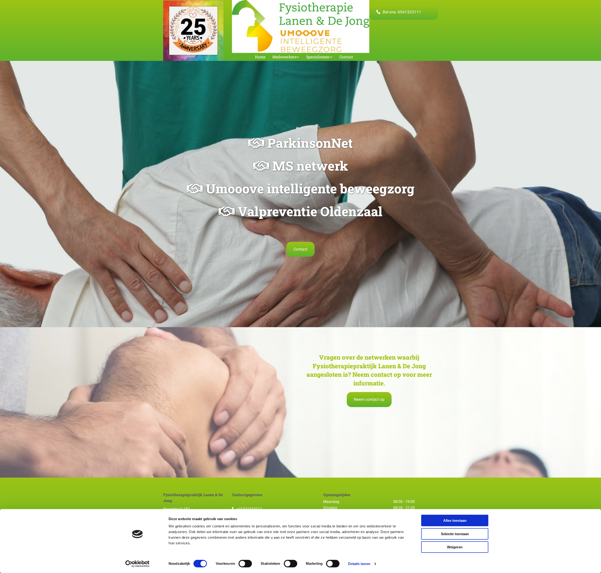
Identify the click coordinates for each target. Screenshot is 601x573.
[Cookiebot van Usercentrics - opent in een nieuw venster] (137, 563)
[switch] (245, 563)
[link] (282, 57)
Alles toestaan (454, 520)
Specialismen (318, 56)
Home (260, 56)
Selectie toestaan (455, 534)
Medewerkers (284, 56)
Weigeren (454, 547)
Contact (346, 56)
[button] (403, 12)
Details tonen (359, 564)
